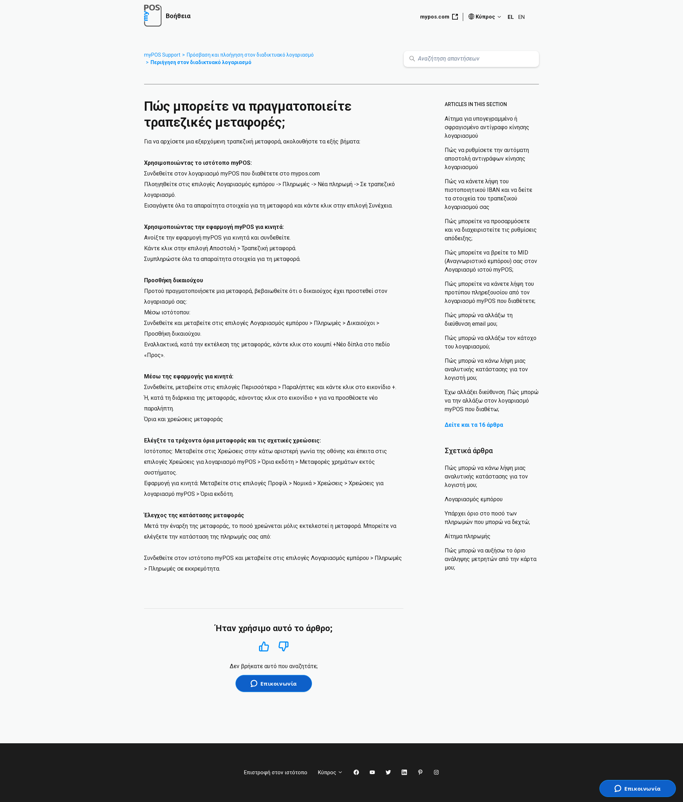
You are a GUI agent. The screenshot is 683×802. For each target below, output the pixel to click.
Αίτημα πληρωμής (468, 536)
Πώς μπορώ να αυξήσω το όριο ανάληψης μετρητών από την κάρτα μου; (490, 559)
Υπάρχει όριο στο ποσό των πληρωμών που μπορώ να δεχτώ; (487, 517)
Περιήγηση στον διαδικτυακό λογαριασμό (201, 62)
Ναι (263, 646)
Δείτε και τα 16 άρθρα (474, 424)
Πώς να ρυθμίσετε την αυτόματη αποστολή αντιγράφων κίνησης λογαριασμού (487, 159)
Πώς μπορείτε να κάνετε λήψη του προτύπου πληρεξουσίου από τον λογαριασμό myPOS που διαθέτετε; (490, 292)
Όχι (283, 646)
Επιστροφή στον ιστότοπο (275, 772)
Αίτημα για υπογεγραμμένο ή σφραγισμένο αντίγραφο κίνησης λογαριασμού (487, 127)
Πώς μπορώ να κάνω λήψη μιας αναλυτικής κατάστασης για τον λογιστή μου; (486, 369)
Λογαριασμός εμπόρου (474, 499)
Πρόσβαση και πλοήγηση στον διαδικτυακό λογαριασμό (250, 55)
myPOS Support (162, 55)
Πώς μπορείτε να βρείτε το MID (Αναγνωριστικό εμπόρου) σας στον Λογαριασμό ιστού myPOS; (491, 261)
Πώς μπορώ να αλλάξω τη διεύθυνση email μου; (479, 319)
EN (521, 17)
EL (511, 17)
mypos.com (434, 17)
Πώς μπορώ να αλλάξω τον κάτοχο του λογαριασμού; (490, 342)
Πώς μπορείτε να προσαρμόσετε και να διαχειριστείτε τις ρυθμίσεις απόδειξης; (491, 230)
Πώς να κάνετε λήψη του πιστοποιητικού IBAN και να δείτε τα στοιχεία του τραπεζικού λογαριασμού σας (488, 194)
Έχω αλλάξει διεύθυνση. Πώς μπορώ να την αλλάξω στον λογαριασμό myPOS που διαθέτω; (492, 401)
